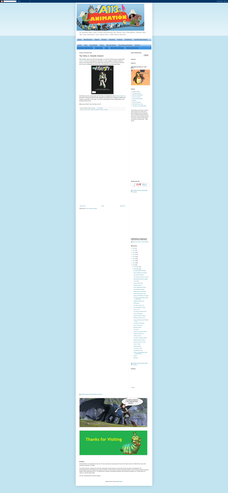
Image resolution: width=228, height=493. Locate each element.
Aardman (137, 45)
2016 (134, 252)
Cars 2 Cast (136, 309)
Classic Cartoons (136, 96)
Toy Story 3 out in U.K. (139, 305)
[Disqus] (102, 135)
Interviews (112, 39)
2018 (134, 248)
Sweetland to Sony (138, 350)
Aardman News (136, 91)
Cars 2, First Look (138, 325)
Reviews (104, 39)
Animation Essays (136, 93)
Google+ (133, 387)
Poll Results (136, 303)
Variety (106, 109)
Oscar (92, 109)
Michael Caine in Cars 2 (139, 317)
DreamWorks (93, 45)
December (136, 266)
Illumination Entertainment (85, 48)
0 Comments (100, 108)
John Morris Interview (139, 274)
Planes (135, 355)
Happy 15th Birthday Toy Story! (141, 295)
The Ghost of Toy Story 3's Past (141, 277)
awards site (82, 61)
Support (97, 39)
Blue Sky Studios (111, 45)
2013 (134, 258)
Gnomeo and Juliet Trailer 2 (140, 331)
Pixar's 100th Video (138, 283)
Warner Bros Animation (117, 48)
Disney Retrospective (137, 98)
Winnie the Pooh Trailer (139, 340)
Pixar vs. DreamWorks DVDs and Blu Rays (140, 353)
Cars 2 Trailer (137, 344)
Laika (106, 48)
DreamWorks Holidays (139, 289)
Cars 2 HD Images (138, 313)
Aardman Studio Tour (139, 333)
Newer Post (82, 206)
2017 (134, 250)
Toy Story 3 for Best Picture (140, 311)
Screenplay (96, 109)
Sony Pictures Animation (125, 45)
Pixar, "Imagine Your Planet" (140, 272)
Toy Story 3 (101, 109)
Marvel (102, 45)
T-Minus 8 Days (137, 335)
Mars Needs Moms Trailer (140, 293)
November (136, 268)
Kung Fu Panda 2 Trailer (139, 342)
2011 (134, 263)
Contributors (128, 39)
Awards (85, 109)
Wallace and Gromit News (140, 291)
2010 (134, 265)
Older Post (122, 206)
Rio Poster (136, 329)
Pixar (85, 45)
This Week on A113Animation (139, 106)
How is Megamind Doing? (140, 287)
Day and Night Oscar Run (140, 270)
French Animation (136, 102)
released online (120, 96)
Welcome (136, 358)
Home (79, 39)
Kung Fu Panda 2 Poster (139, 315)
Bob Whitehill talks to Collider (141, 279)
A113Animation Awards (140, 39)
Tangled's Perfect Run (139, 301)
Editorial (134, 100)
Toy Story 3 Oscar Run (139, 323)
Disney (80, 45)
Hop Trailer (136, 281)
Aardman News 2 (138, 285)
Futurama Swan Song (137, 104)
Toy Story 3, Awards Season (140, 337)
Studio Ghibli (98, 48)
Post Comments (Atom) (91, 208)
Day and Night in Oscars (139, 307)
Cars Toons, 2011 (138, 348)
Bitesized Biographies (137, 95)
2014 (134, 256)
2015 (134, 254)
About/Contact (88, 39)
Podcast (119, 39)
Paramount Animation (132, 48)
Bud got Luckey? (138, 327)
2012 (134, 260)
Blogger (120, 481)
